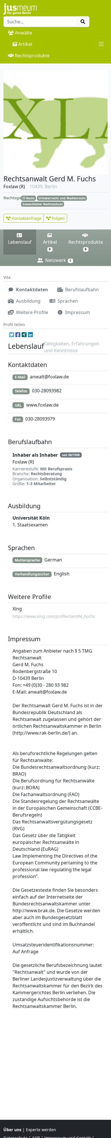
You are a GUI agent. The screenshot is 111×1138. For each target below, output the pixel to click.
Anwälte (23, 33)
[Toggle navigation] (101, 44)
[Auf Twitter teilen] (11, 334)
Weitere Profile (31, 312)
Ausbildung (27, 301)
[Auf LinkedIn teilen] (30, 334)
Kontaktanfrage (26, 218)
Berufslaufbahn (81, 289)
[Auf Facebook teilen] (17, 334)
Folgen (58, 218)
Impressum (77, 312)
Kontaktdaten (31, 289)
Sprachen (67, 301)
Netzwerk (57, 260)
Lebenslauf (20, 242)
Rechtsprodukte (32, 55)
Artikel (25, 44)
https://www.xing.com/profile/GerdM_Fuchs (54, 616)
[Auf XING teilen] (24, 334)
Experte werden (41, 1129)
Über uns (12, 1129)
